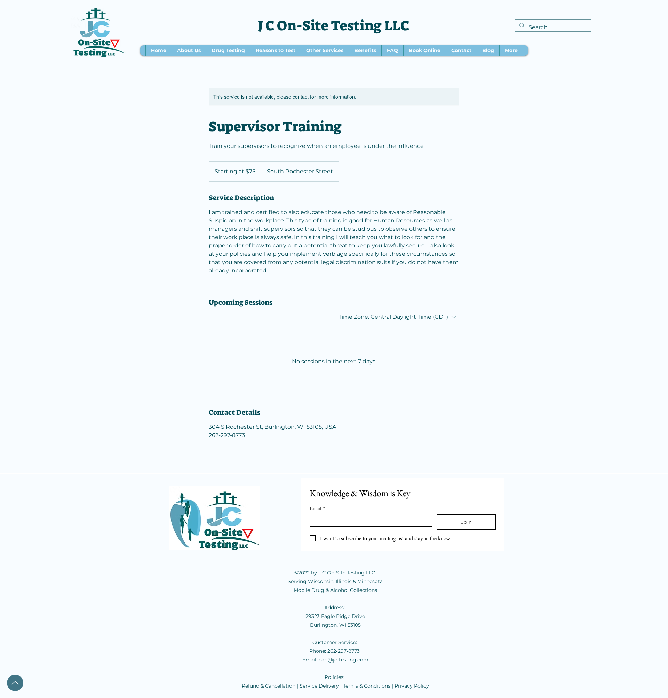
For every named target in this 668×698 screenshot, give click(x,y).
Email (317, 508)
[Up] (15, 683)
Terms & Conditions (366, 686)
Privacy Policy (412, 686)
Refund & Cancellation (268, 686)
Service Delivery (319, 686)
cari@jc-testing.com (343, 660)
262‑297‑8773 (344, 651)
